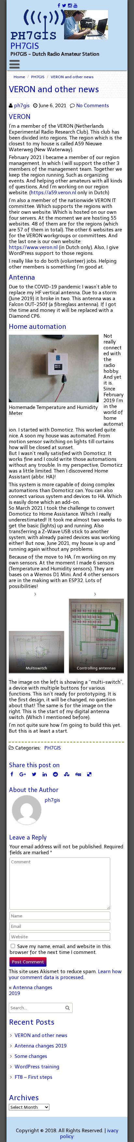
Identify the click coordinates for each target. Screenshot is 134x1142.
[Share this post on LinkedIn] (45, 774)
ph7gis (22, 106)
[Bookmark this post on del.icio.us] (89, 774)
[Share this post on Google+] (23, 774)
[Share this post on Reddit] (55, 774)
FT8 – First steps (33, 1077)
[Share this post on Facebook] (11, 774)
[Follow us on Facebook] (58, 5)
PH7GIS (38, 77)
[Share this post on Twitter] (34, 774)
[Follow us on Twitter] (64, 5)
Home (19, 77)
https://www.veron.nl (33, 247)
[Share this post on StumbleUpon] (66, 774)
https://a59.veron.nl (53, 193)
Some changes (31, 1056)
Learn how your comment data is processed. (65, 974)
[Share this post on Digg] (78, 774)
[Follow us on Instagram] (70, 5)
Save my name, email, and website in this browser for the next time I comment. (60, 949)
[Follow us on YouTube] (75, 5)
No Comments (92, 106)
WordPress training (37, 1067)
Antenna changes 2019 (41, 1046)
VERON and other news (41, 1035)
